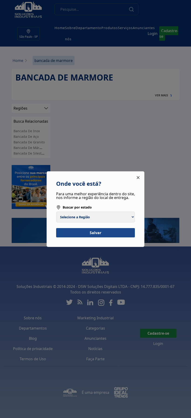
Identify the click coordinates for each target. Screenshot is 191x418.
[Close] (138, 177)
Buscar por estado (77, 207)
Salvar (95, 232)
